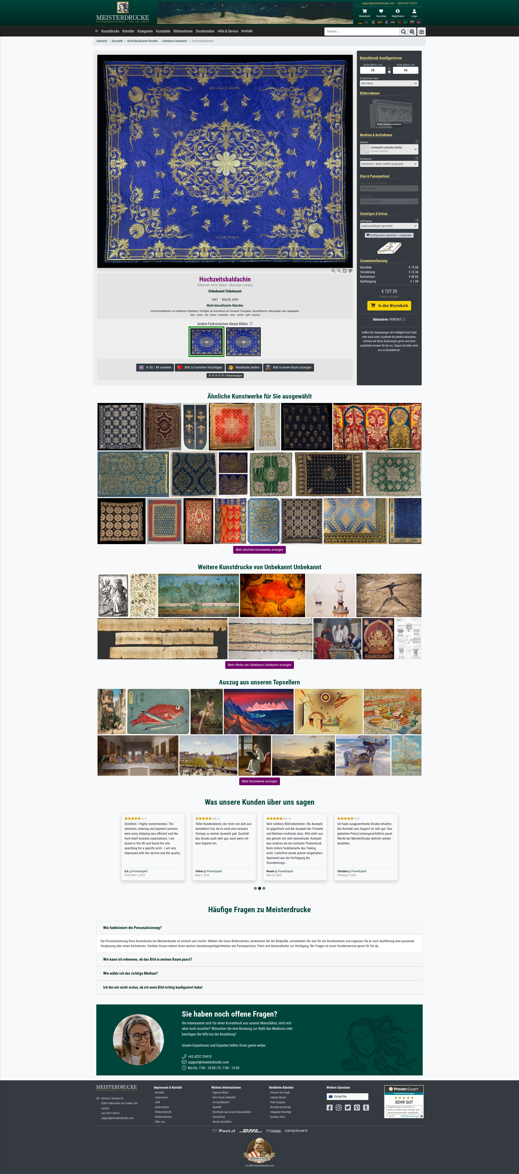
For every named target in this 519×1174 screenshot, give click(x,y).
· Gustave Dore (277, 1117)
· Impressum (161, 1097)
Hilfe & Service (228, 31)
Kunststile (163, 31)
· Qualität (216, 1107)
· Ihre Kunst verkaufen (223, 1097)
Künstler (128, 31)
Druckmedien (205, 31)
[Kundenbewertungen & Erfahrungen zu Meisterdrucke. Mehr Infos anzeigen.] (404, 1101)
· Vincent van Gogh (279, 1092)
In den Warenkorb (391, 305)
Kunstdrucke (110, 31)
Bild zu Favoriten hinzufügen (202, 367)
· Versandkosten (220, 1102)
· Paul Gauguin (277, 1102)
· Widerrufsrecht (163, 1112)
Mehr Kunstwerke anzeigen (259, 781)
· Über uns (159, 1122)
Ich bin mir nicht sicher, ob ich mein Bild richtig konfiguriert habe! (153, 987)
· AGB (157, 1102)
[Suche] (403, 31)
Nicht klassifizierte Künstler (142, 41)
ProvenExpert (144, 871)
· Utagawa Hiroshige (280, 1112)
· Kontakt (159, 1092)
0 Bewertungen (233, 375)
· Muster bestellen (221, 1122)
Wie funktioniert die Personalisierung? (132, 927)
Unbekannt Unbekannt (174, 41)
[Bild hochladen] (421, 31)
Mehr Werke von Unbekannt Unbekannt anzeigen (259, 665)
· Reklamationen (163, 1117)
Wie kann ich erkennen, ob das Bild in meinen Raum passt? (147, 959)
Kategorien (145, 31)
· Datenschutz (161, 1107)
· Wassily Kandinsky (280, 1107)
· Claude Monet (277, 1097)
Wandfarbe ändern (246, 367)
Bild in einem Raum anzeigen (291, 367)
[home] (96, 31)
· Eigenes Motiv (219, 1092)
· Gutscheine (218, 1117)
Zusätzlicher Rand (369, 78)
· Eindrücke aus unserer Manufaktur (231, 1112)
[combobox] (389, 83)
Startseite (102, 41)
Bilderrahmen (183, 31)
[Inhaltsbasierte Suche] (412, 31)
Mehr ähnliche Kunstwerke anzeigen (259, 550)
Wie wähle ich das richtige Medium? (130, 973)
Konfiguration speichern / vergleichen (390, 235)
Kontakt (247, 31)
